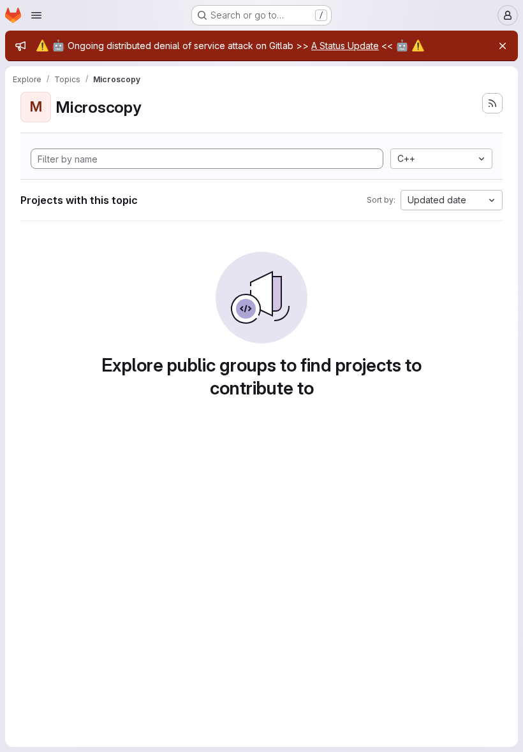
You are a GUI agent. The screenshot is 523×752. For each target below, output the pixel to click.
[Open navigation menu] (36, 15)
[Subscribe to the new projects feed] (492, 103)
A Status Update (345, 45)
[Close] (502, 46)
